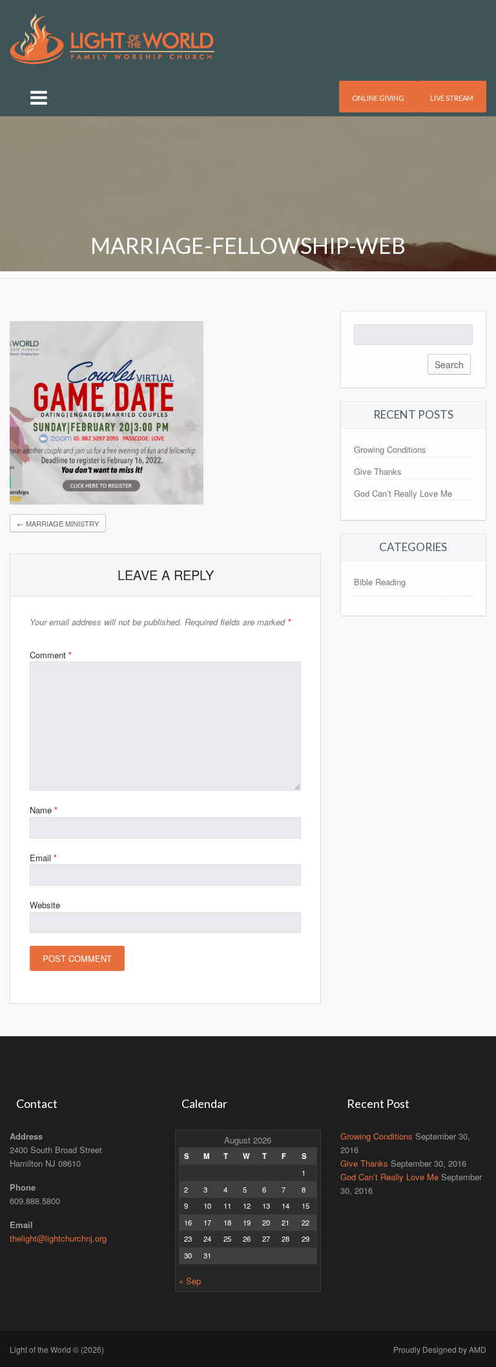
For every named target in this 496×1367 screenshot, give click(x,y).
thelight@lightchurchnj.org (58, 1238)
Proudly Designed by (439, 1349)
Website (45, 905)
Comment (51, 655)
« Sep (190, 1281)
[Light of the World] (112, 37)
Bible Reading (380, 582)
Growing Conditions (390, 449)
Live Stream (451, 98)
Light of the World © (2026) (57, 1349)
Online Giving (378, 98)
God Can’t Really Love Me (403, 493)
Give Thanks (378, 471)
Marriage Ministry (58, 523)
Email (43, 857)
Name (43, 810)
